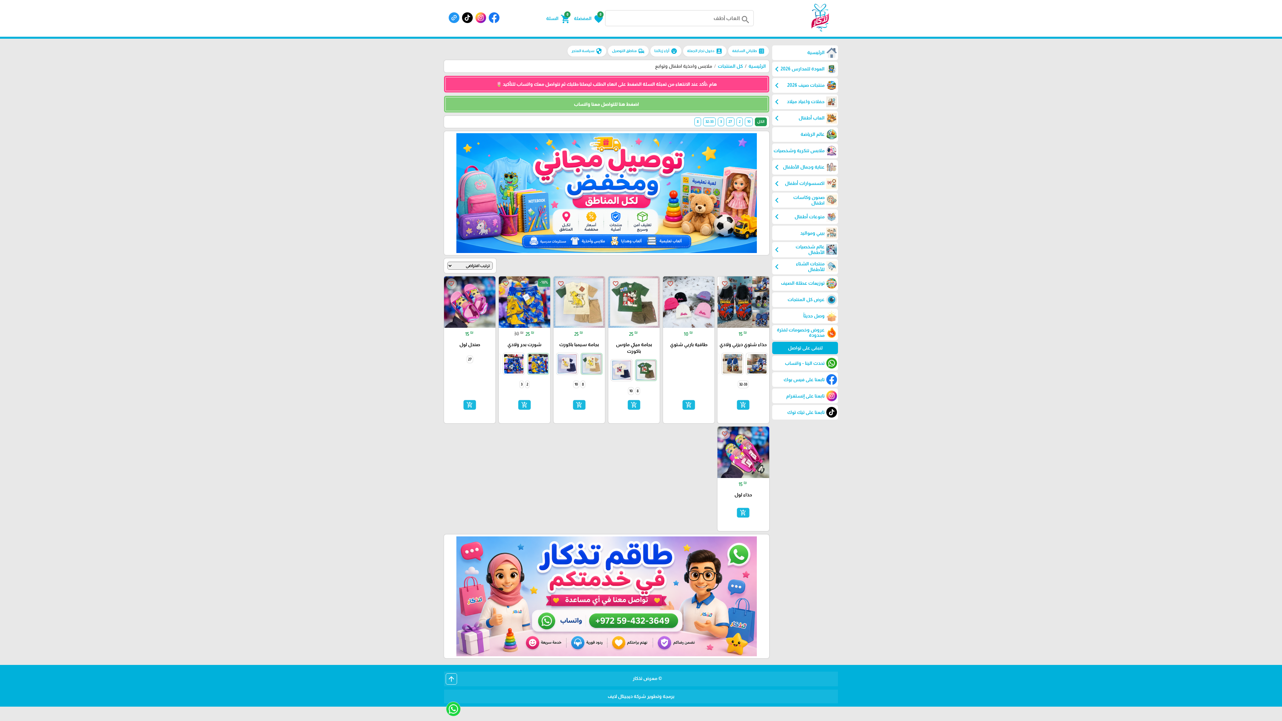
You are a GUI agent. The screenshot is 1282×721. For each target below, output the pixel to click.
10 (749, 121)
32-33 (709, 121)
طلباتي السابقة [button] (748, 51)
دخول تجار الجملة (704, 51)
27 (730, 121)
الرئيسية (757, 66)
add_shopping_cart (743, 405)
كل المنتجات (730, 66)
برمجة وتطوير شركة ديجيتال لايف (641, 696)
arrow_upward (451, 679)
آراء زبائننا (665, 51)
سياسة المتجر (587, 51)
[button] (588, 18)
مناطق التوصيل (628, 51)
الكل (761, 121)
